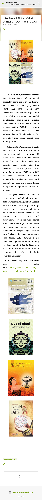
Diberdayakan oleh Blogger (22, 492)
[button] (4, 29)
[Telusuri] (39, 3)
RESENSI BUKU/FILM (10, 459)
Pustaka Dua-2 (12, 2)
